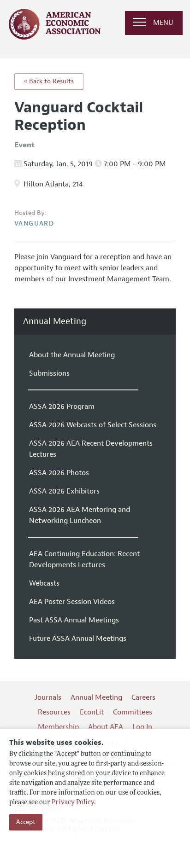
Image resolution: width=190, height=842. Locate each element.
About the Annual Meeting (72, 355)
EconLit (92, 712)
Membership (58, 727)
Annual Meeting (54, 321)
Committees (132, 712)
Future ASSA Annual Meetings (77, 638)
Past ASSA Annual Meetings (74, 620)
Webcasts (44, 583)
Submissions (49, 373)
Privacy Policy (73, 802)
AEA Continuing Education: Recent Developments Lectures (84, 559)
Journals (48, 697)
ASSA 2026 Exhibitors (64, 491)
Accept (26, 822)
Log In (142, 727)
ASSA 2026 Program (62, 406)
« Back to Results (49, 81)
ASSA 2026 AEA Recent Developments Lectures (91, 449)
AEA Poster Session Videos (72, 601)
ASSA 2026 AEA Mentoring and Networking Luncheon (79, 515)
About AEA (105, 727)
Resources (54, 712)
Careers (143, 697)
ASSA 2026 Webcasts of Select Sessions (92, 425)
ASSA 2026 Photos (59, 472)
